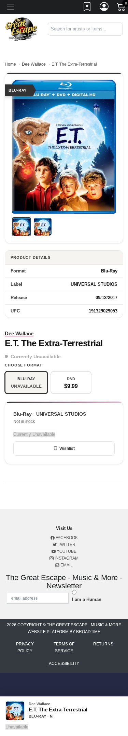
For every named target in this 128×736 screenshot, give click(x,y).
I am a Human (86, 599)
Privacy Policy (25, 647)
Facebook (66, 537)
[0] (121, 8)
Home (10, 64)
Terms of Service (64, 647)
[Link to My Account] (104, 8)
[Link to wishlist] (87, 8)
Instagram (66, 558)
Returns (103, 644)
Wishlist (67, 448)
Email (66, 565)
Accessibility (64, 663)
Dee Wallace (34, 64)
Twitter (66, 544)
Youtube (66, 551)
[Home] (21, 28)
